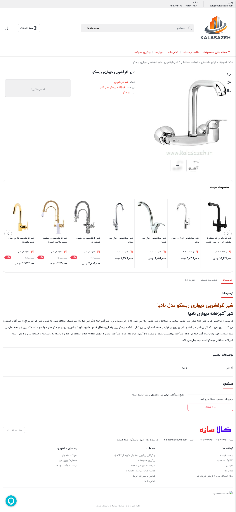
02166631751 (176, 6)
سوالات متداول (69, 455)
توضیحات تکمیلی (208, 280)
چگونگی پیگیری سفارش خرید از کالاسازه (134, 455)
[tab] (227, 280)
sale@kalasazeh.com (221, 6)
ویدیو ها (229, 471)
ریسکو (126, 92)
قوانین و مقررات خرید (144, 476)
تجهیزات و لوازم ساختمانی (214, 62)
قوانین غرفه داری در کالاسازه (140, 471)
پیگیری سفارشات (146, 460)
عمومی (229, 466)
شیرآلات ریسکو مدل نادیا (112, 87)
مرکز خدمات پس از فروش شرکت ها (215, 476)
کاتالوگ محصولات (224, 460)
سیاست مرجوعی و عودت (142, 466)
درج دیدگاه (210, 407)
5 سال (184, 368)
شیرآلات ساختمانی (190, 62)
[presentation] (228, 233)
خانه (231, 62)
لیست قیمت (226, 455)
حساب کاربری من (68, 460)
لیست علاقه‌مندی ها (66, 466)
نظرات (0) (190, 280)
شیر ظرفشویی (171, 62)
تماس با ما (150, 481)
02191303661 (191, 6)
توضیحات (227, 280)
